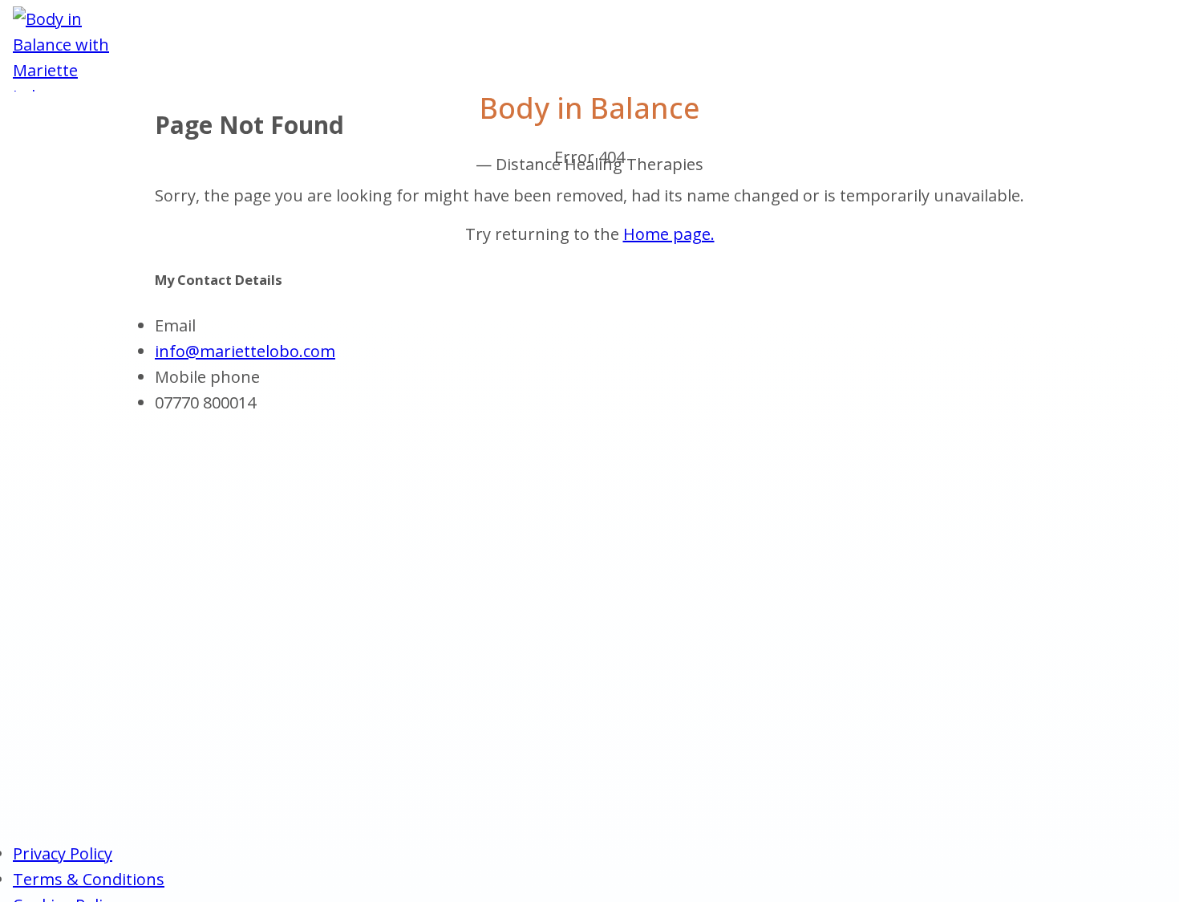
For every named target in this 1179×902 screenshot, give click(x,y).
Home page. (669, 234)
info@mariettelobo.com (245, 351)
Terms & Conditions (88, 879)
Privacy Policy (62, 853)
